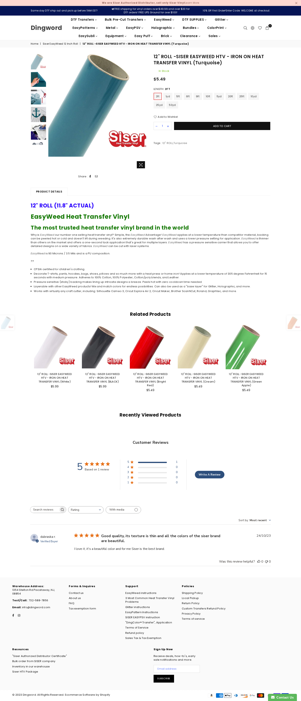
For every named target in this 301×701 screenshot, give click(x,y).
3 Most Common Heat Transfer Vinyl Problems (149, 600)
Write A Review (210, 475)
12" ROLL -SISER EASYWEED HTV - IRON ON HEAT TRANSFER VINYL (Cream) (198, 377)
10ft (208, 96)
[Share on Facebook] (90, 176)
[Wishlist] (260, 28)
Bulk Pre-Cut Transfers (124, 19)
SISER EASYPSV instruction (142, 617)
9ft (197, 96)
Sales (213, 36)
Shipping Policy (192, 593)
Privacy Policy (191, 614)
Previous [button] (51, 112)
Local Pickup (190, 598)
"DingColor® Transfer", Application (148, 622)
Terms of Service (136, 628)
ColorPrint (216, 28)
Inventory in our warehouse (31, 666)
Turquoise (180, 143)
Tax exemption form (82, 608)
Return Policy (190, 603)
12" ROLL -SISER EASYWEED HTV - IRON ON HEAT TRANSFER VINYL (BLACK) (102, 377)
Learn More (150, 3)
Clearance (189, 36)
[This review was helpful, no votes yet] (258, 561)
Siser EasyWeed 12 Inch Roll (60, 43)
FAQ (71, 603)
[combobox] (86, 509)
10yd (254, 96)
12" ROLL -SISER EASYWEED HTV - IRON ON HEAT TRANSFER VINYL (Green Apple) (246, 379)
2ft (157, 96)
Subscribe (163, 678)
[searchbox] (44, 509)
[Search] (245, 28)
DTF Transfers (83, 19)
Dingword (46, 27)
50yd (172, 105)
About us (75, 598)
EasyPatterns (84, 28)
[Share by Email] (96, 176)
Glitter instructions (137, 607)
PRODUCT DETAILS (49, 192)
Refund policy (134, 633)
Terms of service (193, 619)
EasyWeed (163, 19)
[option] (98, 105)
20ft (230, 96)
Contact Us (284, 697)
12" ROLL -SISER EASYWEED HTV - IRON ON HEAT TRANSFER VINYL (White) (54, 377)
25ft (241, 96)
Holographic (162, 28)
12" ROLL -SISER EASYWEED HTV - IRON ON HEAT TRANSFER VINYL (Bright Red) (150, 379)
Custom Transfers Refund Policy (203, 608)
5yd (219, 96)
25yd (159, 105)
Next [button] (143, 112)
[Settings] (252, 28)
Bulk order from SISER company (33, 661)
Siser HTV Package (25, 672)
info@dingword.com (36, 607)
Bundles (190, 28)
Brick (165, 36)
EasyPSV (133, 28)
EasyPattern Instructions (141, 612)
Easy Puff (143, 36)
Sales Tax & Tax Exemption (143, 638)
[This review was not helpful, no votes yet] (266, 561)
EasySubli (87, 36)
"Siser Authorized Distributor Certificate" (39, 656)
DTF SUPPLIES (193, 19)
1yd (168, 96)
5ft (178, 96)
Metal (111, 28)
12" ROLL (167, 143)
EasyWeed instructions (140, 593)
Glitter (220, 19)
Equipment (115, 36)
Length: (162, 89)
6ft (188, 96)
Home (34, 43)
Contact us (76, 593)
